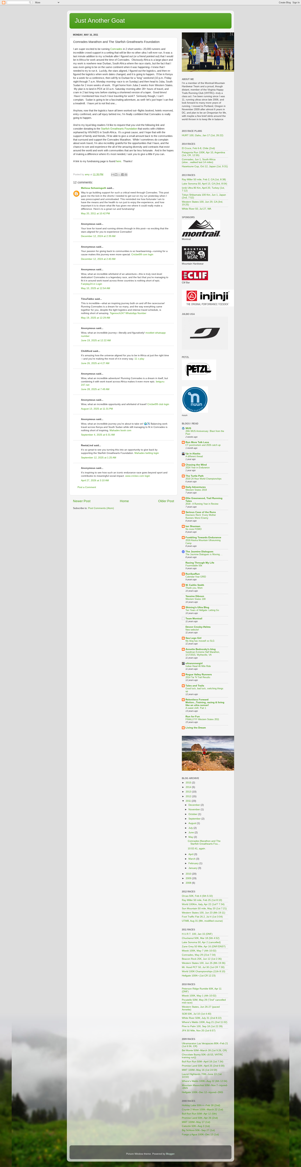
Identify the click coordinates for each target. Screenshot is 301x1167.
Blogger (170, 1154)
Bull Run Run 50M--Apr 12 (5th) (199, 1113)
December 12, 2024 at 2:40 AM (98, 259)
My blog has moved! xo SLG (200, 641)
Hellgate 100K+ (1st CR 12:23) (199, 975)
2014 (189, 787)
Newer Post (81, 501)
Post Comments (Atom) (101, 508)
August (192, 823)
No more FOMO (194, 529)
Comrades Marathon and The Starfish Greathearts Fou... (204, 842)
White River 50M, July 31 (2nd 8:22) (202, 1018)
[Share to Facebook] (122, 174)
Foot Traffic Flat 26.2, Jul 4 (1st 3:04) (202, 916)
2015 (189, 782)
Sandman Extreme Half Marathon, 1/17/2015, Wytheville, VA (203, 653)
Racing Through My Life (200, 562)
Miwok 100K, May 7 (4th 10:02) (199, 950)
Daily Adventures (196, 487)
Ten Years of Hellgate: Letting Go (202, 610)
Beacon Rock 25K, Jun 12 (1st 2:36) (202, 959)
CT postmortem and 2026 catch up (203, 445)
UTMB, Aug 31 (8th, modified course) (202, 921)
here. (119, 161)
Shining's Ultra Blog (197, 607)
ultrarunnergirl (194, 663)
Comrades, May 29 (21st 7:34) (199, 955)
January (193, 868)
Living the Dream (196, 727)
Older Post (166, 501)
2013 (189, 791)
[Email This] (112, 174)
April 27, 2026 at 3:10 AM (95, 480)
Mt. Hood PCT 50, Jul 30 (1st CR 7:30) (203, 967)
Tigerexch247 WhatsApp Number (128, 313)
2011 (189, 801)
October (193, 814)
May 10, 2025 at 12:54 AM (95, 288)
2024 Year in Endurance (198, 467)
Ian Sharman (193, 526)
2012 (189, 796)
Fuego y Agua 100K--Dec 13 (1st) (200, 1134)
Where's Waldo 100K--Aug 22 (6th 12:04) (204, 1081)
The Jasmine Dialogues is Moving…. (204, 554)
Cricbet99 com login (142, 254)
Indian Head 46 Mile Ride (198, 666)
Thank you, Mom (194, 588)
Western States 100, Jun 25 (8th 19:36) (203, 963)
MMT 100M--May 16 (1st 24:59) (199, 1070)
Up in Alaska (193, 453)
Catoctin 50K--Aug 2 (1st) (196, 1126)
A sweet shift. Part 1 (196, 708)
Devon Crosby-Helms (198, 627)
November (194, 809)
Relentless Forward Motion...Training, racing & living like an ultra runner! (205, 702)
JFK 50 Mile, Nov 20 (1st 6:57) (198, 1030)
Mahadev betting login (146, 453)
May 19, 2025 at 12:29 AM (95, 317)
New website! (192, 629)
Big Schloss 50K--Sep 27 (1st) (198, 1130)
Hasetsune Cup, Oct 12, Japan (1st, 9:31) (205, 166)
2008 (189, 883)
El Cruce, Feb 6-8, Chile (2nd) (198, 148)
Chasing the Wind (196, 464)
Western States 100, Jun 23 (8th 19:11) (203, 912)
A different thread (194, 456)
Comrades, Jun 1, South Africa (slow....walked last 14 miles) (198, 161)
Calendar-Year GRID (196, 576)
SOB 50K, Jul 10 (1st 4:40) (196, 1014)
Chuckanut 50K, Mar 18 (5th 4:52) (200, 938)
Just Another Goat (100, 20)
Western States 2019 (196, 490)
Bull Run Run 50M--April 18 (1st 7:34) (202, 1061)
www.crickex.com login (137, 476)
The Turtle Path (195, 476)
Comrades (116, 49)
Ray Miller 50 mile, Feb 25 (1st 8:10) (202, 900)
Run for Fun (193, 716)
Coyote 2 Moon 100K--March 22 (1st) (202, 1109)
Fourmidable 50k (194, 565)
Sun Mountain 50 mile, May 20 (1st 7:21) (204, 908)
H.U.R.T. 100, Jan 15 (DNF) (197, 934)
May (191, 837)
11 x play (139, 358)
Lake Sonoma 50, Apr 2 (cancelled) (201, 942)
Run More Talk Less (197, 442)
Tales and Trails (195, 685)
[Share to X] (119, 174)
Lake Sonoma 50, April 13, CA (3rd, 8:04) (204, 183)
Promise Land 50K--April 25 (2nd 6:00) (203, 1065)
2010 (189, 874)
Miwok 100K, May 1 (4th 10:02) (199, 995)
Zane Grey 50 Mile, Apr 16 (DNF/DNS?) (204, 946)
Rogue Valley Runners (199, 674)
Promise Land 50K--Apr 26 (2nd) (200, 1118)
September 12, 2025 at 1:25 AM (98, 457)
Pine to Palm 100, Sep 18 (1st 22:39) (202, 1026)
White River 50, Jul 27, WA (196, 208)
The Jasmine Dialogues (199, 551)
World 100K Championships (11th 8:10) (203, 971)
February (193, 863)
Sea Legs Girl (193, 638)
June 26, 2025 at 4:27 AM (95, 363)
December (194, 805)
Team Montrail (194, 618)
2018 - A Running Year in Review (202, 504)
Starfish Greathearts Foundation (119, 128)
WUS (188, 428)
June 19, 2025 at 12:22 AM (96, 340)
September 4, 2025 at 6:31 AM (98, 434)
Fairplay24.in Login (91, 284)
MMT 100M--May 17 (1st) (196, 1122)
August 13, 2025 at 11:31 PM (97, 408)
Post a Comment (87, 487)
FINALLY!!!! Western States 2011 (202, 719)
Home (124, 501)
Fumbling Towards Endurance (203, 537)
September (194, 818)
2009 (189, 878)
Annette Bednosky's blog (201, 649)
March (192, 859)
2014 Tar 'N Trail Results (198, 677)
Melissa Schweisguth (93, 188)
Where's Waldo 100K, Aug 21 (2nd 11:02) (204, 1022)
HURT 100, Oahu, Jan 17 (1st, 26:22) (202, 135)
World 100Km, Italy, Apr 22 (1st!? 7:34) (203, 904)
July (191, 828)
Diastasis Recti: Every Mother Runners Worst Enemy (201, 516)
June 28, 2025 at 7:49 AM (95, 389)
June (191, 832)
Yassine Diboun (195, 596)
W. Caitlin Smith (195, 585)
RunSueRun (193, 574)
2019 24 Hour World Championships (204, 478)
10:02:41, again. (197, 848)
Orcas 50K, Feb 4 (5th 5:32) (197, 896)
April (191, 854)
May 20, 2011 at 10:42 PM (95, 213)
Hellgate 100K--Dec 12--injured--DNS (202, 1092)
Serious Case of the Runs (201, 512)
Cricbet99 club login (158, 404)
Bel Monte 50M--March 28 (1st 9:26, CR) (204, 1050)
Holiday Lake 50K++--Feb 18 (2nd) (201, 1105)
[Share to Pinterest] (126, 174)
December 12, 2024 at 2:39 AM (98, 236)
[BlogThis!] (116, 174)
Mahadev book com (120, 430)
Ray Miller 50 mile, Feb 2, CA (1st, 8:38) (204, 179)
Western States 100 (196, 599)
